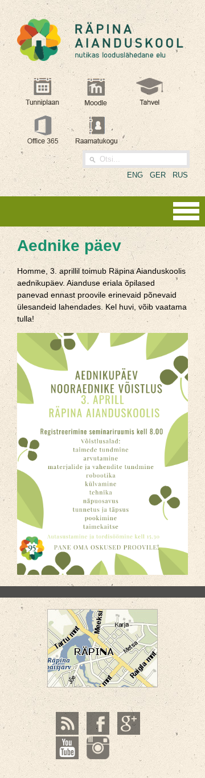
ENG (135, 175)
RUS (180, 175)
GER (158, 175)
